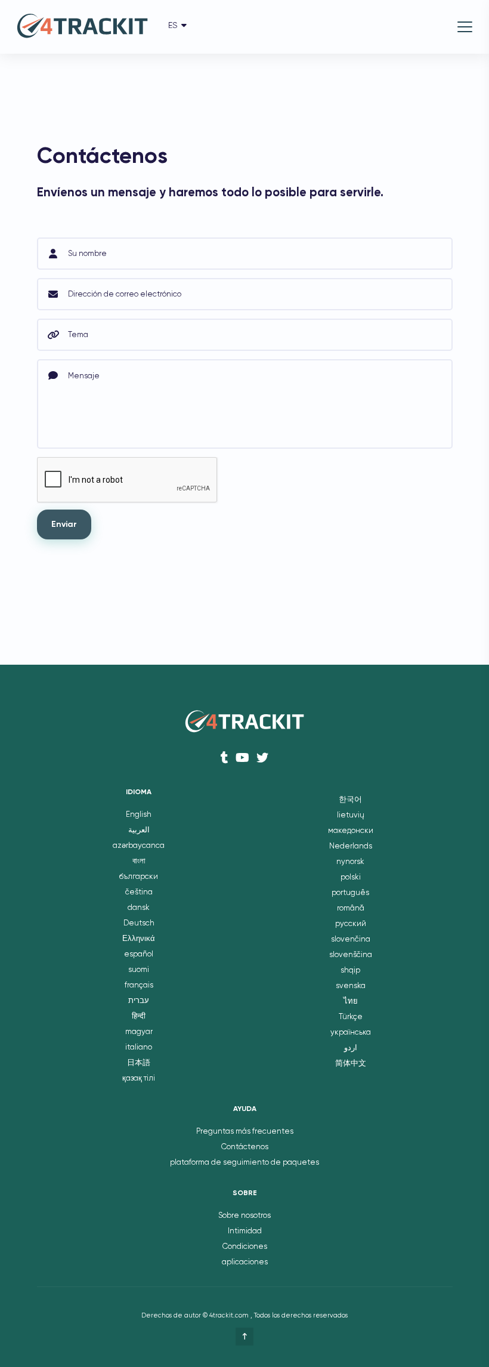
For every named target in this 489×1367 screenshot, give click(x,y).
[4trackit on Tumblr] (224, 758)
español (138, 954)
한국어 (350, 800)
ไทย (350, 1001)
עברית (138, 1001)
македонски (350, 831)
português (350, 893)
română (350, 908)
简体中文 (350, 1063)
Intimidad (245, 1231)
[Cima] (244, 1337)
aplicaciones (245, 1262)
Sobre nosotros (244, 1216)
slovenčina (350, 939)
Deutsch (138, 923)
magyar (139, 1032)
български (138, 877)
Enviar (64, 524)
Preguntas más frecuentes (244, 1131)
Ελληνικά (138, 939)
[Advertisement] (176, 116)
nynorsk (350, 862)
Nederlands (350, 846)
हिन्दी (139, 1016)
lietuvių (350, 815)
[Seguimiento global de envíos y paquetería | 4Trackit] (82, 27)
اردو (350, 1048)
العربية (139, 830)
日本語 (138, 1063)
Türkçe (351, 1017)
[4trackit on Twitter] (262, 758)
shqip (350, 970)
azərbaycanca (139, 846)
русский (350, 924)
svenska (351, 986)
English (138, 815)
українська (350, 1032)
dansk (139, 908)
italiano (138, 1047)
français (139, 985)
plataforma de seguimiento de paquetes (244, 1163)
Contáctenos (244, 1147)
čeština (139, 892)
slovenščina (350, 955)
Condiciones (244, 1247)
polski (351, 877)
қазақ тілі (138, 1078)
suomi (138, 970)
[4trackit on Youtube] (242, 758)
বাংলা (139, 861)
